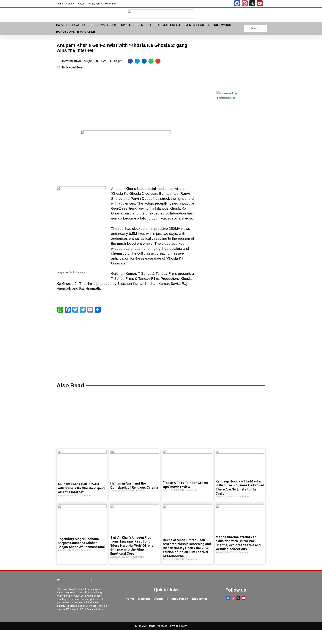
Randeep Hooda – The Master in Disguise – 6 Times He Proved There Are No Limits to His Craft (240, 487)
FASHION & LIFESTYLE (165, 24)
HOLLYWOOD (222, 24)
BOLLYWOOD (75, 24)
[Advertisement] (126, 100)
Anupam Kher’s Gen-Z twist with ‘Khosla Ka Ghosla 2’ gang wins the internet (81, 488)
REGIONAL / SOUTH (105, 24)
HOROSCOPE (65, 31)
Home (60, 3)
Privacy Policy (95, 3)
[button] (130, 61)
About (81, 3)
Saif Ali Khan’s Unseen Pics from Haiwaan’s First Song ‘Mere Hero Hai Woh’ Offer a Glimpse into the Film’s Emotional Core (132, 545)
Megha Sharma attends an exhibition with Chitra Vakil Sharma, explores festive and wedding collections (238, 543)
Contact (70, 3)
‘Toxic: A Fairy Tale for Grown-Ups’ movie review (186, 485)
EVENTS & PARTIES (197, 24)
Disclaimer (110, 3)
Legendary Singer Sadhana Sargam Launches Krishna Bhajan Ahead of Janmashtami (81, 543)
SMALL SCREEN (132, 24)
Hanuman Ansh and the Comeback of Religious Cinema (134, 485)
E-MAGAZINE (86, 31)
